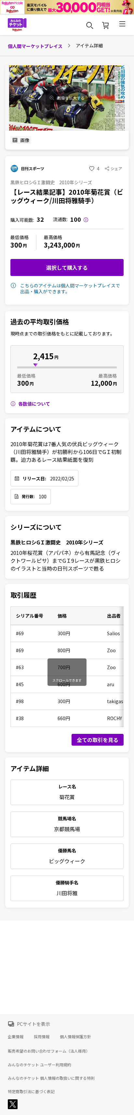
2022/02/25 (62, 478)
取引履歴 (23, 595)
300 (16, 245)
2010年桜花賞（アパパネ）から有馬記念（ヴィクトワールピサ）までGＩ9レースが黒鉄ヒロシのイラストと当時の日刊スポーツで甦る (65, 560)
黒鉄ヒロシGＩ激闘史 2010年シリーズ (56, 542)
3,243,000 (59, 245)
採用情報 (41, 1036)
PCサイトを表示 (33, 1024)
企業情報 (15, 1036)
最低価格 (19, 237)
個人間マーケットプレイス (35, 46)
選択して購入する (67, 267)
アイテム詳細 (29, 768)
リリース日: (34, 478)
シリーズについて (36, 527)
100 (43, 496)
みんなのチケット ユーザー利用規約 (39, 1064)
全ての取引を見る (97, 740)
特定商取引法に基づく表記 (31, 1091)
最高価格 (53, 237)
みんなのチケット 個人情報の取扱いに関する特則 (51, 1078)
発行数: (28, 496)
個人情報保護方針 (75, 1036)
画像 (24, 140)
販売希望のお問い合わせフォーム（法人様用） (49, 1051)
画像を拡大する (71, 98)
